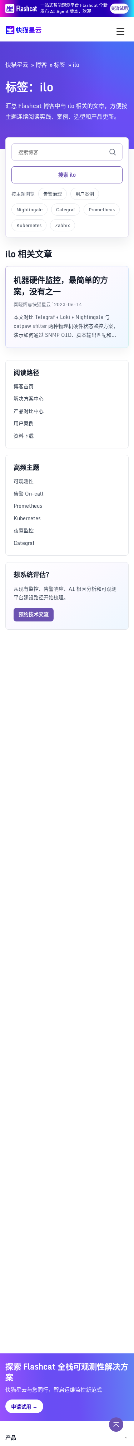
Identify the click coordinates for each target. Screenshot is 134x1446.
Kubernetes (28, 225)
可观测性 (24, 481)
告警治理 (52, 194)
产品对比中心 (29, 411)
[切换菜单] (120, 31)
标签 (59, 64)
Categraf (65, 209)
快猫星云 (16, 64)
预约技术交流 (34, 614)
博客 (41, 64)
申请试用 (24, 1406)
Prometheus (102, 209)
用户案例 (84, 194)
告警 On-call (29, 494)
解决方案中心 (29, 398)
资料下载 (24, 436)
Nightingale (29, 209)
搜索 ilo (67, 175)
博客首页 (24, 386)
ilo (76, 64)
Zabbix (62, 225)
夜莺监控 (24, 530)
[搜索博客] (112, 152)
